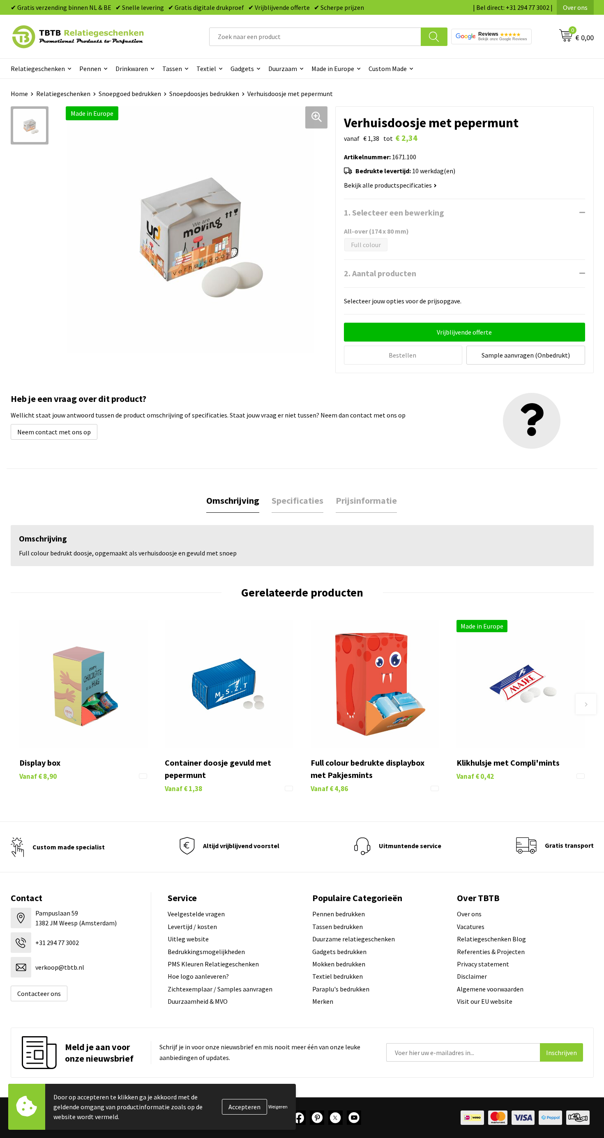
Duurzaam (282, 68)
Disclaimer (472, 976)
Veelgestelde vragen (196, 914)
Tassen (172, 68)
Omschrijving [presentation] (232, 500)
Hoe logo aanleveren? (198, 976)
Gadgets (242, 68)
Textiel (206, 68)
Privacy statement (483, 964)
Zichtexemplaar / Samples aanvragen (220, 989)
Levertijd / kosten (192, 926)
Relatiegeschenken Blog (491, 939)
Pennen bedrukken (338, 914)
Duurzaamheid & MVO (198, 1001)
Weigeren (278, 1107)
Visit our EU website (484, 1001)
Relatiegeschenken (38, 68)
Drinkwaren (131, 68)
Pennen (90, 68)
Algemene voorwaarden (490, 989)
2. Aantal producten (380, 273)
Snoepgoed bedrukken (130, 93)
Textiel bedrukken (337, 976)
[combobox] (315, 37)
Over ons (575, 7)
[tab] (232, 501)
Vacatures (470, 926)
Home (19, 93)
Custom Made (388, 68)
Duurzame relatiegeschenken (353, 939)
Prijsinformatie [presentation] (366, 500)
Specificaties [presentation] (297, 500)
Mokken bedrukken (338, 964)
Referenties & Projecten (491, 952)
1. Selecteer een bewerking (394, 212)
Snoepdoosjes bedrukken (204, 93)
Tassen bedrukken (337, 926)
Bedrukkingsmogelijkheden (206, 952)
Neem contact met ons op (54, 432)
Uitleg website (188, 939)
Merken (322, 1001)
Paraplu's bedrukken (340, 989)
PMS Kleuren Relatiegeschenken (213, 964)
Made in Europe (332, 68)
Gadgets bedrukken (339, 952)
